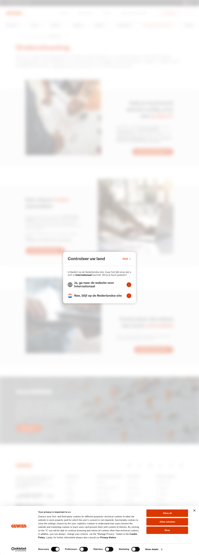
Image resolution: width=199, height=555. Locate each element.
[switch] (84, 549)
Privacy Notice (108, 537)
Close (125, 259)
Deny (167, 530)
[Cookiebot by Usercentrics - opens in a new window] (19, 549)
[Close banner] (194, 510)
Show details (151, 549)
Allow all (167, 513)
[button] (99, 284)
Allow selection (167, 522)
